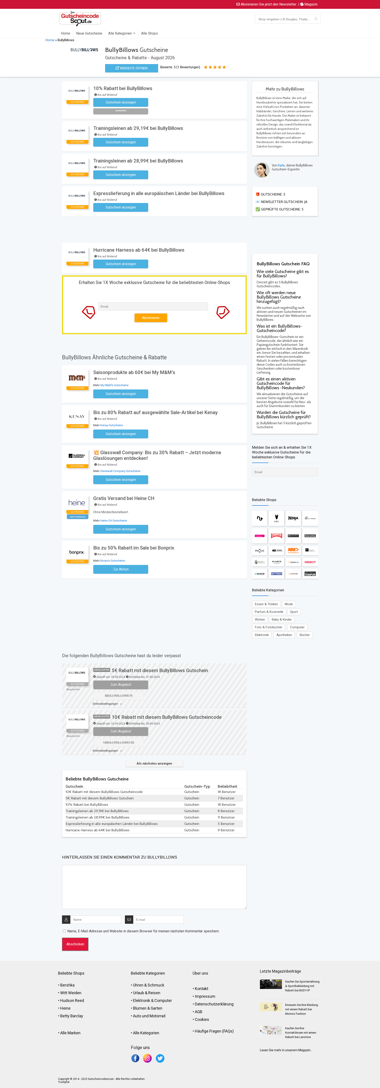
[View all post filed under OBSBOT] (310, 562)
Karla (281, 165)
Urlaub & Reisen (146, 992)
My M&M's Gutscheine (114, 385)
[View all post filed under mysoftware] (293, 574)
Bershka (67, 985)
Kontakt (201, 988)
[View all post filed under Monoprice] (293, 536)
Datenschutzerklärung (214, 1004)
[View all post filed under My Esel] (276, 518)
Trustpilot (63, 1082)
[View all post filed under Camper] (276, 536)
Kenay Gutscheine (111, 425)
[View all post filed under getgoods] (259, 574)
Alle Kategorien (120, 33)
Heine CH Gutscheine (113, 520)
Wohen (260, 619)
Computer (297, 627)
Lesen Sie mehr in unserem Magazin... (286, 1050)
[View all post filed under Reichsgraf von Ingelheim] (259, 562)
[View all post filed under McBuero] (293, 562)
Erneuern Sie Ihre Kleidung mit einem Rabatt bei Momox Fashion (301, 1009)
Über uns (200, 973)
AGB (198, 1011)
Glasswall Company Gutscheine (120, 471)
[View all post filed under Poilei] (259, 550)
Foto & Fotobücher (268, 627)
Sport (294, 612)
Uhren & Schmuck (148, 985)
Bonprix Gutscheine (112, 560)
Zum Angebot (120, 684)
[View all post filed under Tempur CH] (310, 574)
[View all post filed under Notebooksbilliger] (293, 550)
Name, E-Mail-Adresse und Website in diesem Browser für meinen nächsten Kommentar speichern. (143, 931)
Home (65, 33)
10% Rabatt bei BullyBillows (122, 88)
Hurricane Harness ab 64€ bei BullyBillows (139, 250)
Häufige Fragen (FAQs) (214, 1031)
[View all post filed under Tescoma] (310, 536)
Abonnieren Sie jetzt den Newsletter (268, 4)
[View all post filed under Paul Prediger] (310, 518)
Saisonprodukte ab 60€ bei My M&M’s (134, 372)
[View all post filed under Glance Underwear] (276, 562)
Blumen (139, 1008)
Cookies (202, 1019)
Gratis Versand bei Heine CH (123, 498)
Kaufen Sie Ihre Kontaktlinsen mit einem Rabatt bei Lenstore (300, 1033)
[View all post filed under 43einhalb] (310, 550)
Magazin (310, 4)
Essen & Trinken (266, 604)
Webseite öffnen (133, 68)
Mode (289, 604)
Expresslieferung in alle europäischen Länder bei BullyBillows (159, 193)
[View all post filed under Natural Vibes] (259, 518)
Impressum (205, 996)
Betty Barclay (71, 1016)
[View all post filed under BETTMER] (276, 574)
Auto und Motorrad (149, 1016)
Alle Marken (70, 1033)
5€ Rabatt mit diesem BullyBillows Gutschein (160, 670)
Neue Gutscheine (89, 33)
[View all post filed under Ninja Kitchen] (293, 518)
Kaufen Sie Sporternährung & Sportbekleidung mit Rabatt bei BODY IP (302, 986)
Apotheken (284, 635)
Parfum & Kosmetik (269, 612)
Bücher (305, 635)
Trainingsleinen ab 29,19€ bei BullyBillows (138, 128)
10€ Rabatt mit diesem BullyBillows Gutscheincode (167, 717)
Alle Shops (149, 33)
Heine (65, 1008)
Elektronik (262, 635)
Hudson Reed (72, 1000)
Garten (156, 1008)
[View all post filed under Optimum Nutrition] (276, 550)
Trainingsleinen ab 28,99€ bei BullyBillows (138, 161)
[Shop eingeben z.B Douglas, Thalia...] (316, 19)
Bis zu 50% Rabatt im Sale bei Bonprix (133, 548)
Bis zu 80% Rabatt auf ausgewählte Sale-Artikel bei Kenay (155, 412)
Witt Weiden (70, 992)
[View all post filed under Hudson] (259, 536)
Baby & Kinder (282, 619)
